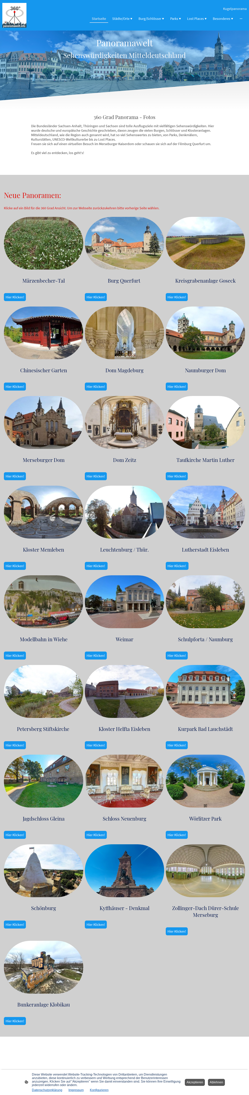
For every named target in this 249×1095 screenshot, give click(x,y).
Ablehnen (216, 1082)
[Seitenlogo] (14, 15)
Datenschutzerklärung (47, 1090)
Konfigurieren (99, 1090)
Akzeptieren (195, 1082)
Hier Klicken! (15, 297)
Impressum (76, 1090)
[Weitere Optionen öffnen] (241, 19)
